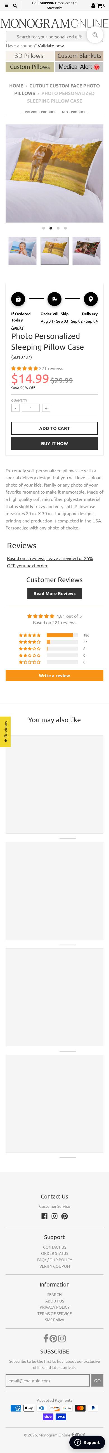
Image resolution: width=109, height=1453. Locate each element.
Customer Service (54, 1206)
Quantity (19, 400)
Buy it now (54, 443)
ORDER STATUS (54, 1253)
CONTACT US (54, 1247)
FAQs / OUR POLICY (54, 1259)
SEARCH (54, 1294)
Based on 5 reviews (26, 558)
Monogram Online (54, 1434)
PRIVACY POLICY (55, 1306)
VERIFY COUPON (54, 1266)
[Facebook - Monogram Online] (44, 1216)
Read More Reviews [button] (55, 593)
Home (16, 86)
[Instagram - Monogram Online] (54, 1216)
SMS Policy (54, 1319)
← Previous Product (38, 112)
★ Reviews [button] (5, 732)
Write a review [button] (54, 675)
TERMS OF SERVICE (54, 1313)
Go (97, 1380)
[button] (25, 368)
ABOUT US (54, 1300)
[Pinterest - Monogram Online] (64, 1216)
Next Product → (76, 112)
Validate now (51, 45)
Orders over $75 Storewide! (54, 5)
